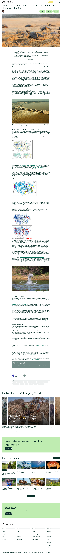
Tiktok (48, 537)
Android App (49, 544)
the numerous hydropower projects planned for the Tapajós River (32, 257)
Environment (40, 381)
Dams (25, 381)
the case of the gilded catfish (38, 167)
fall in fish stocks (17, 94)
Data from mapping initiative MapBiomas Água (20, 304)
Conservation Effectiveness (37, 537)
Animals (14, 381)
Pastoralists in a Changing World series (50, 427)
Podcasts (33, 2)
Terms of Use (19, 539)
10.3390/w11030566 (35, 359)
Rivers (26, 383)
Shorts (46, 2)
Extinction (46, 381)
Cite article (56, 11)
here (38, 345)
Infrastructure (15, 383)
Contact (18, 531)
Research (21, 383)
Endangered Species (32, 381)
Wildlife (30, 383)
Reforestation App (35, 534)
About (18, 530)
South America (40, 383)
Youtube (48, 533)
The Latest (4, 539)
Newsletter (8, 513)
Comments (42, 11)
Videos (29, 2)
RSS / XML (49, 547)
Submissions (19, 537)
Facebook (49, 536)
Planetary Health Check (36, 536)
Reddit (48, 539)
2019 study (42, 316)
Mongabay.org (34, 533)
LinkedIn (48, 530)
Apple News (49, 545)
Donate (51, 2)
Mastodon (49, 542)
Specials (38, 2)
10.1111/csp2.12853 (33, 354)
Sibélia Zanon (7, 10)
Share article (49, 11)
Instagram (49, 531)
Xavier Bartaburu (18, 375)
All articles (56, 458)
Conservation (20, 381)
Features (25, 2)
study (27, 66)
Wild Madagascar (35, 530)
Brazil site (43, 345)
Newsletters (19, 536)
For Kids (33, 531)
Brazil (35, 383)
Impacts (18, 534)
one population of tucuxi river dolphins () (30, 165)
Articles (42, 2)
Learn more (8, 448)
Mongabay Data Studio (36, 539)
